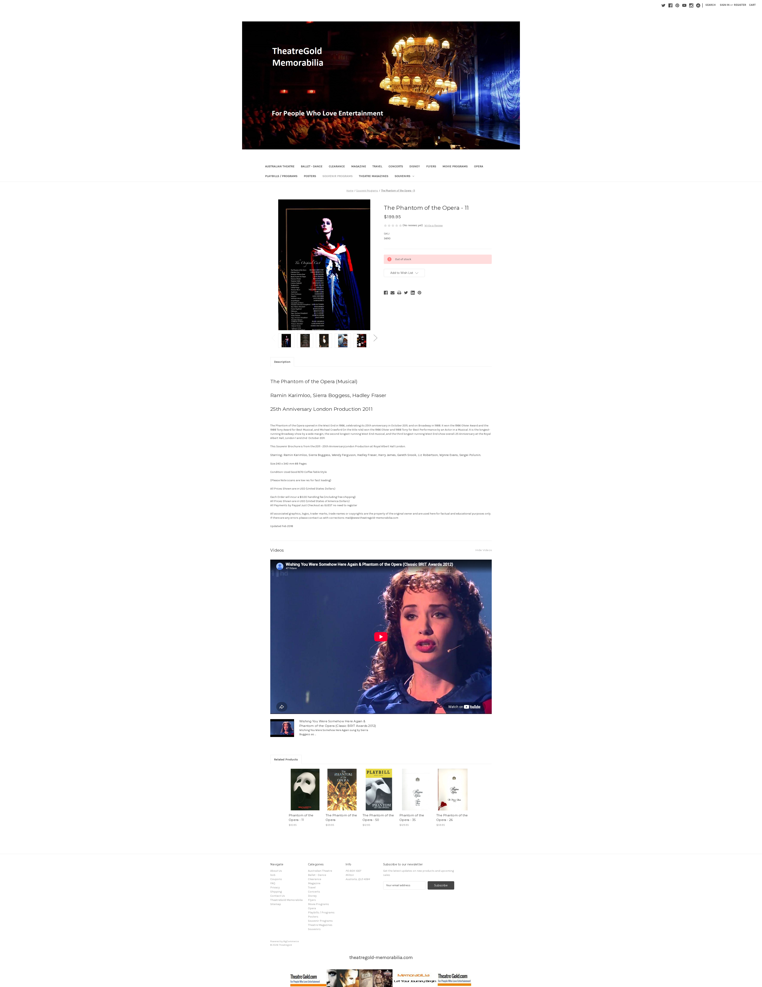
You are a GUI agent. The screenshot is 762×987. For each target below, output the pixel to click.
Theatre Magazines (373, 176)
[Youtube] (684, 5)
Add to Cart (342, 793)
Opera (478, 166)
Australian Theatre (279, 166)
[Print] (399, 292)
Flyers (431, 166)
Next (375, 338)
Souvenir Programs (337, 176)
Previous (273, 338)
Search (710, 5)
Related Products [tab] (286, 759)
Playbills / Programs (281, 176)
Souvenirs (402, 176)
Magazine (358, 166)
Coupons (276, 879)
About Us (276, 871)
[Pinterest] (677, 5)
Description (282, 362)
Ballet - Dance (311, 166)
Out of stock (305, 793)
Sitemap (275, 904)
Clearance (337, 166)
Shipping (276, 891)
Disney (414, 166)
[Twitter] (663, 5)
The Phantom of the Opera (341, 817)
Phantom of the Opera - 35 (411, 817)
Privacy (275, 887)
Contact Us (277, 896)
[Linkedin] (413, 292)
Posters (310, 176)
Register (740, 5)
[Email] (392, 292)
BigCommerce (291, 941)
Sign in (724, 5)
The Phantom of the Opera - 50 (378, 817)
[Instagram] (691, 5)
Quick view (304, 786)
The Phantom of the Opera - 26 (452, 817)
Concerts (396, 166)
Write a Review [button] (433, 225)
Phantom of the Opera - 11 (301, 817)
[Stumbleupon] (698, 5)
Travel (377, 166)
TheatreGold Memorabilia (286, 900)
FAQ (272, 883)
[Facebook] (670, 5)
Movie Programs (455, 166)
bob (272, 875)
